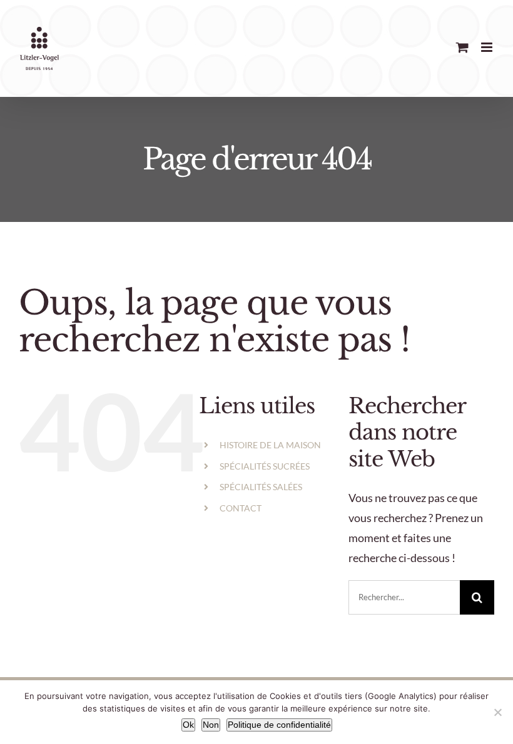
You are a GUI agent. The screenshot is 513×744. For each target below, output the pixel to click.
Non (211, 725)
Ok (188, 725)
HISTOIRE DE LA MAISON (270, 445)
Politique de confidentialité (279, 725)
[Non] (497, 712)
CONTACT (241, 508)
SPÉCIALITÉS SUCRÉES (265, 466)
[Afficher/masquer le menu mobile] (487, 47)
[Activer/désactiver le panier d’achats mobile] (462, 47)
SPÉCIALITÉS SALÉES (261, 486)
